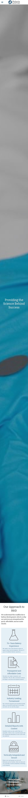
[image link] (14, 2)
